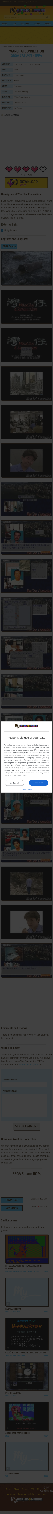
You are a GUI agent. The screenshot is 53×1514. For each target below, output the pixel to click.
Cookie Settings (10, 775)
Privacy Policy (22, 775)
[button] (26, 789)
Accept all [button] (39, 783)
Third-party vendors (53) (35, 757)
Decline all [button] (14, 783)
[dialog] (26, 757)
